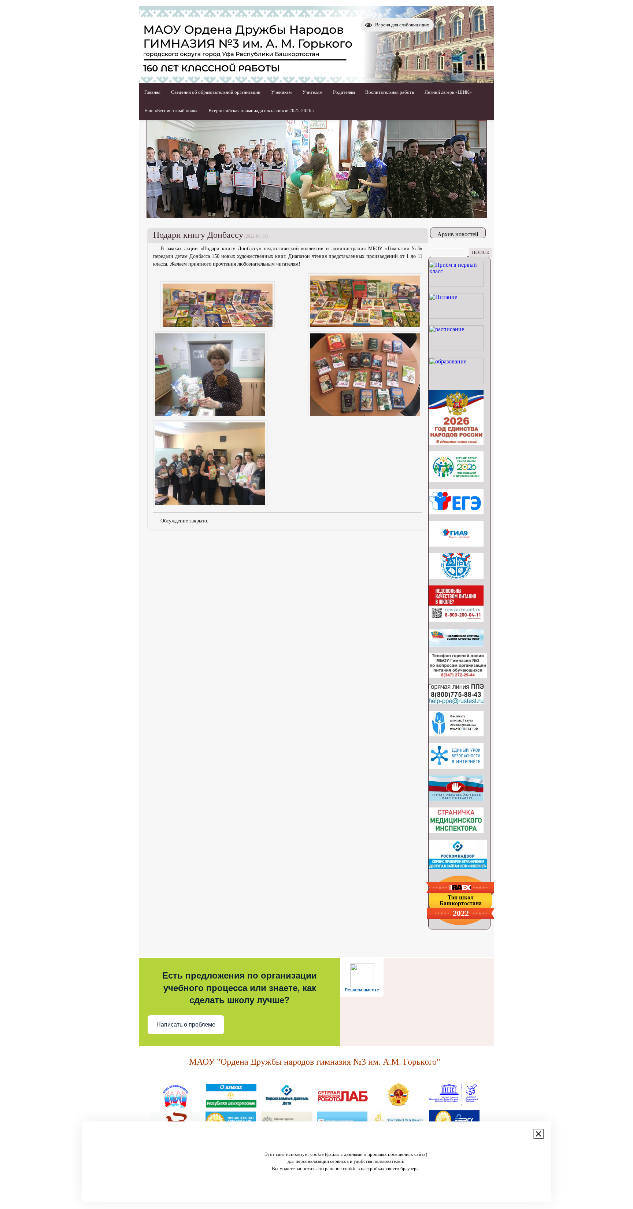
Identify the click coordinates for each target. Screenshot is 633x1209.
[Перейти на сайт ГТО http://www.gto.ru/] (398, 1104)
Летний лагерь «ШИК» (448, 92)
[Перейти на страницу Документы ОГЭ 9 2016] (456, 544)
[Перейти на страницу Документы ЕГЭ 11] (456, 512)
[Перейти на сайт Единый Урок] (456, 767)
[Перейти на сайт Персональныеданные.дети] (287, 1104)
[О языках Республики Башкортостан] (231, 1104)
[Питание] (456, 317)
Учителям (312, 92)
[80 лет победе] (456, 480)
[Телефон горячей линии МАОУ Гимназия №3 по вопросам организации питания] (458, 676)
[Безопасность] (175, 1104)
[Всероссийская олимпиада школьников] (456, 577)
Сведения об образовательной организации (215, 92)
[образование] (456, 381)
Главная (152, 92)
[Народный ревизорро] (456, 620)
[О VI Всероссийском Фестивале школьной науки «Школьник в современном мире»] (456, 734)
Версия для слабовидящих (402, 24)
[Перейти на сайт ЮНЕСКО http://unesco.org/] (454, 1104)
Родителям (344, 92)
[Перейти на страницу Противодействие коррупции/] (456, 799)
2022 (461, 913)
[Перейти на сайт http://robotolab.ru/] (342, 1104)
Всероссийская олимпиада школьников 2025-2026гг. (262, 110)
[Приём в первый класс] (456, 284)
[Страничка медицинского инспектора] (456, 831)
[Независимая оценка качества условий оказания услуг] (456, 645)
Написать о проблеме (185, 1024)
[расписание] (456, 349)
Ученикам (281, 92)
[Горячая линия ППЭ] (456, 702)
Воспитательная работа (389, 92)
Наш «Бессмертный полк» (171, 110)
